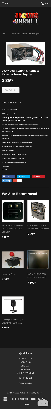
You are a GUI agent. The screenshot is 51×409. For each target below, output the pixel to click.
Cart (47, 3)
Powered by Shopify (34, 392)
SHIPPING (25, 369)
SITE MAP (25, 365)
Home (4, 33)
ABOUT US (26, 362)
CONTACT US (25, 358)
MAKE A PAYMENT (25, 372)
